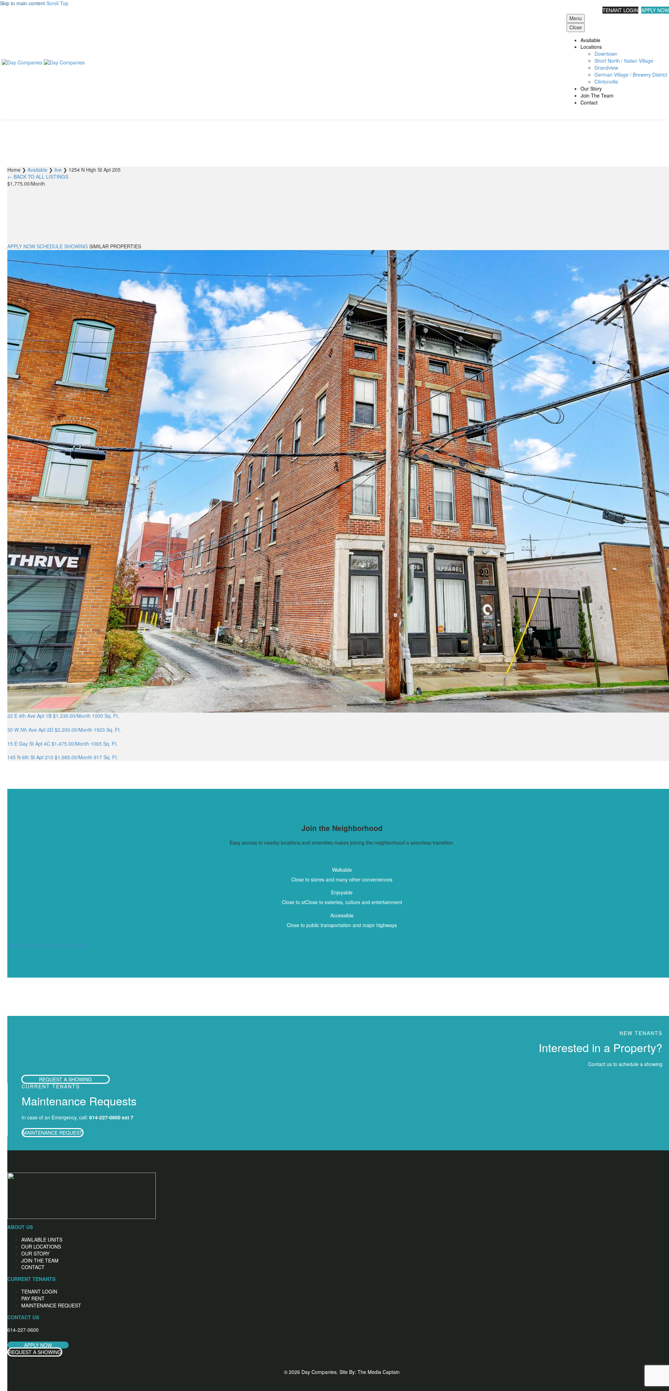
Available (590, 40)
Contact (589, 102)
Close (575, 27)
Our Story (591, 88)
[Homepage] (43, 61)
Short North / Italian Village (623, 60)
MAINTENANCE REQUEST (53, 1132)
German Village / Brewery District (630, 74)
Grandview (606, 67)
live (58, 169)
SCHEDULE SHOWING (62, 246)
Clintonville (606, 81)
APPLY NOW (655, 10)
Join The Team (597, 95)
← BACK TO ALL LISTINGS (37, 176)
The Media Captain (378, 1371)
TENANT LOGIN (620, 10)
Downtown (605, 53)
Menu (575, 18)
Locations (591, 46)
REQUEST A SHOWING (65, 1079)
